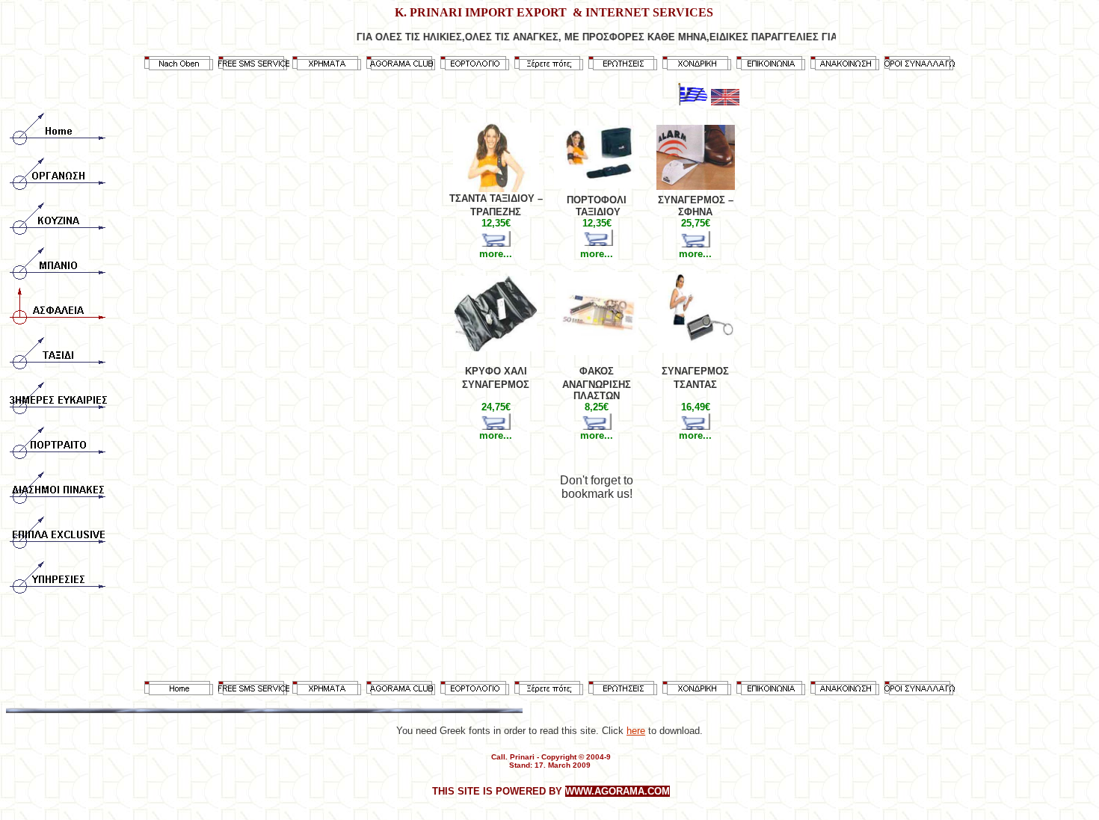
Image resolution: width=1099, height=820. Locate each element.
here (636, 730)
